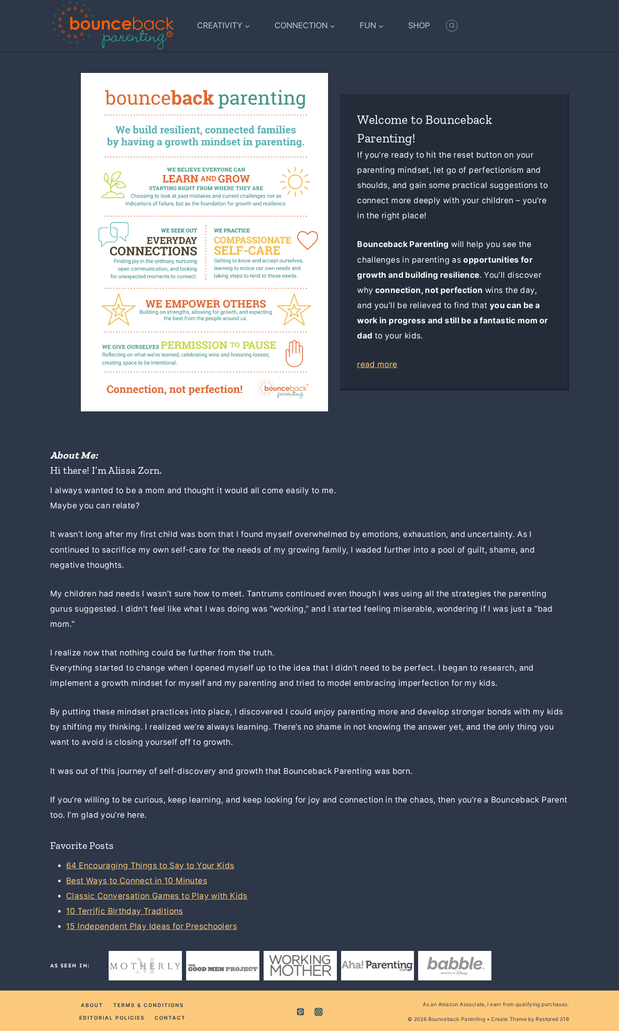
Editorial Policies (112, 1018)
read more (377, 364)
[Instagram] (319, 1012)
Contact (170, 1018)
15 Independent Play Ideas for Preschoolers (151, 926)
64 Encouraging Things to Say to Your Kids (150, 865)
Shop (419, 25)
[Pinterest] (300, 1012)
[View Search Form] (452, 26)
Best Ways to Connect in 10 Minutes (136, 881)
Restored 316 (552, 1019)
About (92, 1005)
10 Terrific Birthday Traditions (124, 911)
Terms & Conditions (148, 1005)
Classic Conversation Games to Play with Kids (157, 896)
